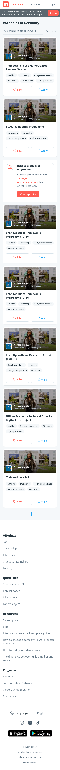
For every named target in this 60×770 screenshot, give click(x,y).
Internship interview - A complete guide (26, 633)
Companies (33, 4)
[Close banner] (52, 164)
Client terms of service (30, 757)
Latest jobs (9, 568)
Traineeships (10, 548)
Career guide (10, 620)
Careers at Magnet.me (16, 689)
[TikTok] (38, 723)
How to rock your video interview (23, 650)
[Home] (5, 4)
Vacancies (18, 4)
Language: (22, 713)
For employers (11, 604)
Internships (9, 555)
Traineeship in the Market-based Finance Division (27, 67)
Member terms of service (30, 752)
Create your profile (14, 584)
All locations (10, 597)
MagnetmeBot (30, 762)
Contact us (9, 696)
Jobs (6, 542)
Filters (49, 31)
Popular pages (11, 591)
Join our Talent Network (17, 683)
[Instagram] (22, 723)
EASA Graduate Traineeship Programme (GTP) (23, 234)
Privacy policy (30, 746)
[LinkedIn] (30, 723)
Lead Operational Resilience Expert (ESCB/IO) (28, 357)
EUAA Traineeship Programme (25, 126)
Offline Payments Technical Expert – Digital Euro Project (29, 418)
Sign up (53, 12)
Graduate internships (15, 561)
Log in (52, 4)
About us (8, 676)
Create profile (28, 194)
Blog (5, 627)
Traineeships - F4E (17, 477)
